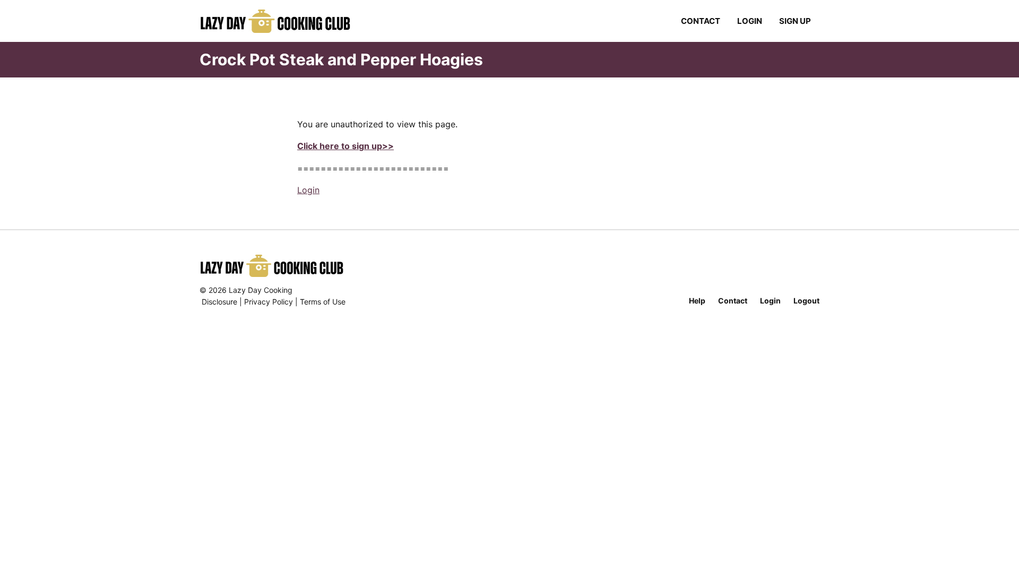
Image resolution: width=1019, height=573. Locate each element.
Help (697, 300)
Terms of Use (323, 301)
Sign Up (795, 21)
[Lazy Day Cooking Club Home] (286, 21)
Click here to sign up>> (345, 146)
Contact (700, 21)
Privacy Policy (268, 301)
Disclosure (219, 301)
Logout (806, 300)
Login (749, 21)
